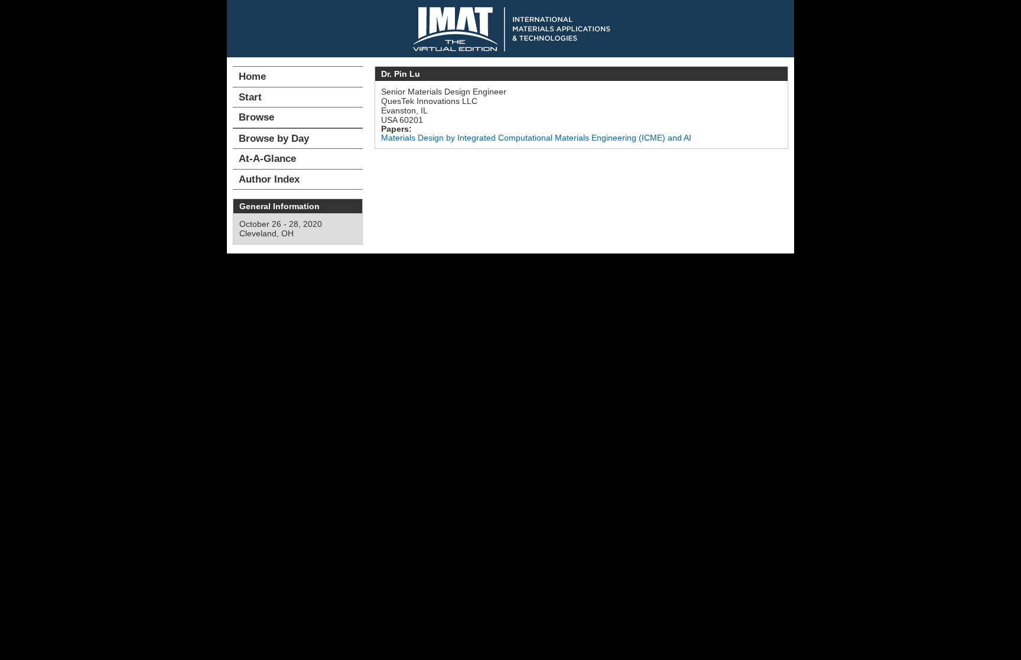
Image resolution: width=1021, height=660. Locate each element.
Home (252, 76)
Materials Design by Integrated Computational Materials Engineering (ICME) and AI (536, 137)
